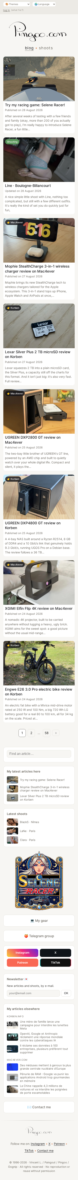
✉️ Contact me (39, 1107)
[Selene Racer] (39, 880)
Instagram (22, 952)
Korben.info (15, 1016)
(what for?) (17, 10)
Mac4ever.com (17, 1059)
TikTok (55, 962)
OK (66, 993)
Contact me (45, 1150)
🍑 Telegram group (39, 936)
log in (6, 10)
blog (29, 48)
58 (46, 733)
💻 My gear (39, 920)
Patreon (22, 962)
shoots (46, 48)
